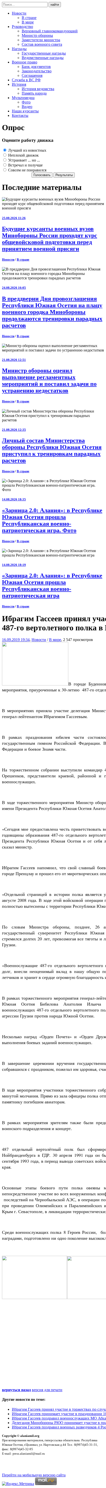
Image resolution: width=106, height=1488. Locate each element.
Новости (19, 13)
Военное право (24, 62)
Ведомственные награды (43, 58)
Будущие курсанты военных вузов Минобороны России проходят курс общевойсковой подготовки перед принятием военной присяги (49, 239)
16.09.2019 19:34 (16, 640)
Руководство (22, 26)
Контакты (20, 115)
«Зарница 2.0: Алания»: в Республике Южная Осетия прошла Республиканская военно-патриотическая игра (52, 585)
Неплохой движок (23, 155)
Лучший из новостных (26, 150)
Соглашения (32, 75)
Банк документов (36, 66)
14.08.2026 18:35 (14, 499)
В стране (29, 18)
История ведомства (38, 89)
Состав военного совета (42, 44)
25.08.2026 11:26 (14, 218)
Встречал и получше (25, 165)
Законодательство (37, 71)
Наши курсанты (25, 111)
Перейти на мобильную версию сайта (34, 1475)
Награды (19, 49)
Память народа (34, 93)
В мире (28, 22)
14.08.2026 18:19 (14, 565)
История (19, 84)
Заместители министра (41, 40)
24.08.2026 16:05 (14, 287)
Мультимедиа (23, 98)
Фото (26, 102)
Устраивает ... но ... (23, 160)
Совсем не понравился (26, 170)
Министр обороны (37, 35)
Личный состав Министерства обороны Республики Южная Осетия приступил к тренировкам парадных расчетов (52, 450)
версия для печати (47, 1390)
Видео (27, 106)
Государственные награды (44, 53)
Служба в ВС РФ (26, 80)
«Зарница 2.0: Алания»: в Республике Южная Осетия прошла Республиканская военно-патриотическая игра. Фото (52, 520)
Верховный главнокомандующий (50, 31)
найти (55, 4)
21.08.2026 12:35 (14, 430)
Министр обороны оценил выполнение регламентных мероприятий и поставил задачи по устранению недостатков (49, 380)
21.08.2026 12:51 (14, 360)
